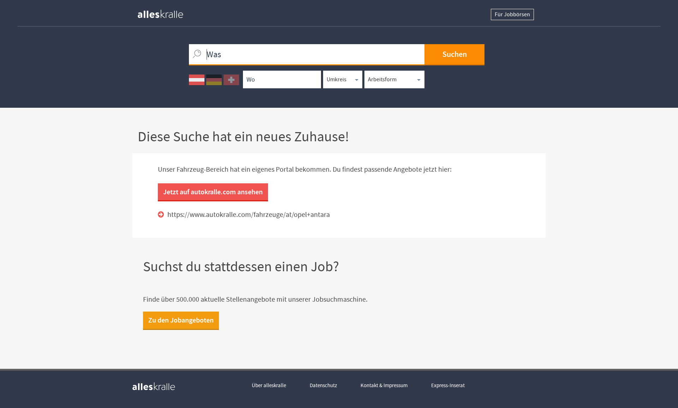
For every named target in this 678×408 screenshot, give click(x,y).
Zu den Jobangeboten (181, 320)
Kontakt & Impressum (384, 385)
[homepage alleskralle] (166, 12)
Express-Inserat (448, 385)
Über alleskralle (269, 385)
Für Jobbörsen (512, 14)
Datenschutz (323, 385)
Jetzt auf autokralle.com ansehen (213, 191)
